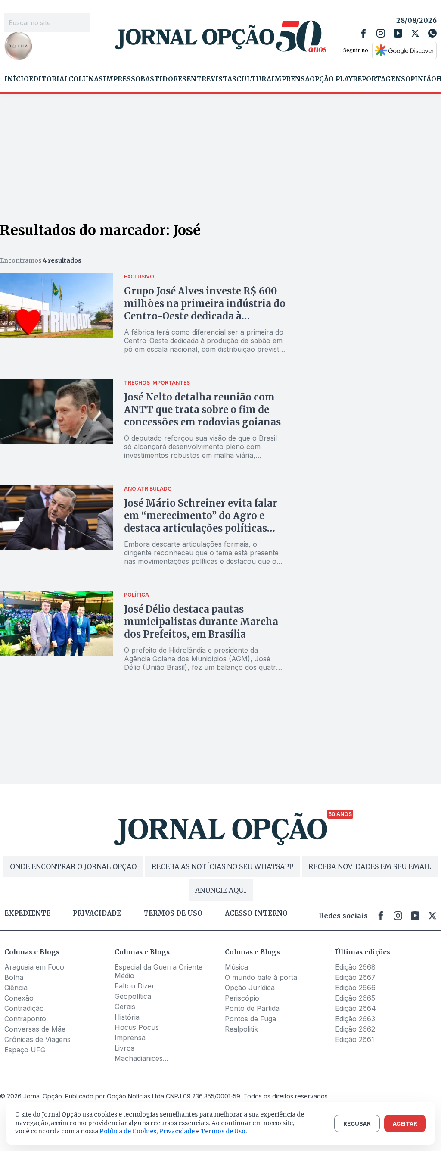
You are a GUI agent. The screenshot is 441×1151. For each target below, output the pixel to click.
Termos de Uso (223, 1131)
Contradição (24, 1008)
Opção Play (331, 79)
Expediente (27, 913)
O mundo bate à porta (261, 977)
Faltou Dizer (135, 986)
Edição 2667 (355, 977)
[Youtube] (398, 33)
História (127, 1017)
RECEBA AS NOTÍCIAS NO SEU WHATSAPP (222, 866)
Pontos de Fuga (250, 1018)
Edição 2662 (355, 1029)
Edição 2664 (355, 1008)
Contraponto (25, 1018)
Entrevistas (211, 79)
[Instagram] (380, 33)
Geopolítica (133, 996)
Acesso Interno (256, 913)
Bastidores (163, 79)
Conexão (19, 998)
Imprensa (290, 79)
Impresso (121, 79)
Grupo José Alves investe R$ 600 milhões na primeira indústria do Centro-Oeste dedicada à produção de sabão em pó (205, 310)
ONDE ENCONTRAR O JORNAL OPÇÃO (73, 866)
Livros (124, 1048)
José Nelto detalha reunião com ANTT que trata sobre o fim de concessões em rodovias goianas (202, 409)
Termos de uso (172, 913)
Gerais (125, 1006)
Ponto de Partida (252, 1008)
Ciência (16, 987)
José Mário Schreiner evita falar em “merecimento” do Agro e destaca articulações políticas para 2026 (200, 522)
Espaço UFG (25, 1049)
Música (236, 967)
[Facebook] (363, 33)
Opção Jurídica (250, 987)
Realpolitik (241, 1029)
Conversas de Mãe (34, 1029)
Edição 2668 (355, 967)
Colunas (85, 79)
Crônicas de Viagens (37, 1039)
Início (16, 79)
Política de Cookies (127, 1131)
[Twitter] (415, 33)
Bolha (13, 977)
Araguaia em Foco (34, 967)
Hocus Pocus (137, 1027)
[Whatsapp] (432, 33)
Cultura (253, 79)
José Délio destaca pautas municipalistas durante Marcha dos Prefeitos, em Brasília (201, 621)
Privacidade (97, 913)
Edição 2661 (354, 1039)
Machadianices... (141, 1058)
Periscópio (242, 998)
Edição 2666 (355, 987)
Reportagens (379, 79)
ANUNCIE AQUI (220, 890)
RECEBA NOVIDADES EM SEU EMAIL (369, 866)
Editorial (48, 79)
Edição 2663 (355, 1018)
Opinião (420, 79)
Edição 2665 (355, 998)
